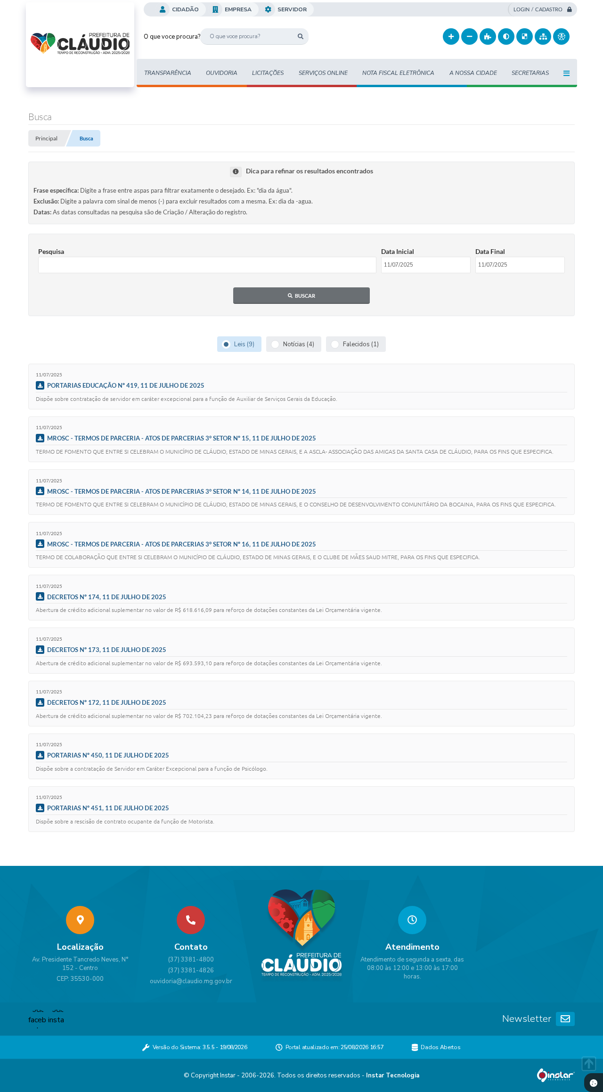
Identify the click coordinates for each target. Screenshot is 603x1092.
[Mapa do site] (543, 36)
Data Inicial (397, 251)
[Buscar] (300, 36)
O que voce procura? (172, 37)
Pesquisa (51, 251)
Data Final (490, 251)
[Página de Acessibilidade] (561, 36)
